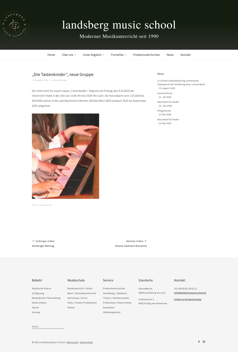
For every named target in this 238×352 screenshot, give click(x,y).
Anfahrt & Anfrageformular (188, 299)
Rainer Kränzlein (60, 80)
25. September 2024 (40, 80)
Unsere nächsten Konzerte (131, 244)
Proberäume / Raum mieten (117, 302)
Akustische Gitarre (41, 288)
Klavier (35, 307)
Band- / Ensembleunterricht (81, 293)
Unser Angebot (92, 55)
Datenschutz (86, 342)
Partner (71, 307)
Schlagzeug (38, 293)
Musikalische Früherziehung (46, 298)
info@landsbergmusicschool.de (190, 292)
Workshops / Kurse (77, 298)
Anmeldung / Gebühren (115, 293)
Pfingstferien (164, 110)
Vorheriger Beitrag (43, 244)
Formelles (117, 55)
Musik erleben (39, 302)
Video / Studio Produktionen (82, 302)
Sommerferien (164, 93)
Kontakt (186, 55)
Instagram (203, 341)
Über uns (67, 55)
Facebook (198, 341)
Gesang (36, 312)
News (170, 55)
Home (51, 55)
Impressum (72, 342)
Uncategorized (46, 205)
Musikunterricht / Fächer (80, 288)
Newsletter (109, 307)
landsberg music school (119, 24)
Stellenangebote (112, 312)
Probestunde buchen (146, 55)
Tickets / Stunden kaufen (116, 298)
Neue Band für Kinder (168, 101)
